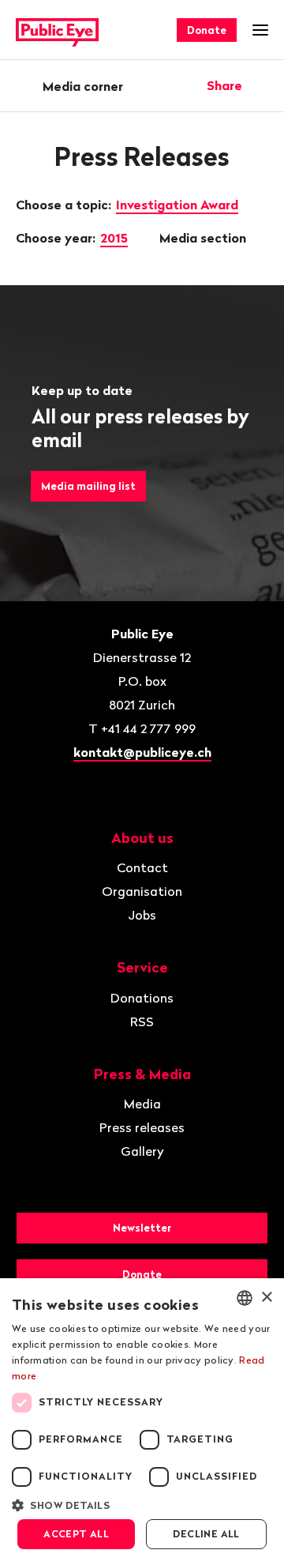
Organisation (142, 891)
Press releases (142, 1127)
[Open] (262, 85)
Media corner (83, 86)
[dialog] (142, 1421)
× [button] (266, 1298)
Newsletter (142, 1227)
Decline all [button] (206, 1534)
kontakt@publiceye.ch (142, 752)
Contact (142, 867)
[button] (142, 1504)
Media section (204, 238)
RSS (142, 1021)
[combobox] (244, 1298)
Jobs (142, 915)
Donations (142, 998)
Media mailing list (88, 486)
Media (142, 1104)
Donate (206, 30)
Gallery (142, 1151)
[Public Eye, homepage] (57, 30)
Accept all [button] (76, 1534)
